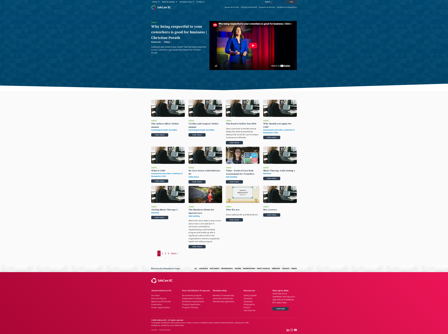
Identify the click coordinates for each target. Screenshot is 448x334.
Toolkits (285, 268)
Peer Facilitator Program (196, 290)
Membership (220, 290)
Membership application (223, 301)
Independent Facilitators (193, 298)
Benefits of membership (223, 295)
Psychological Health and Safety (164, 130)
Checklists (203, 268)
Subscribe (280, 309)
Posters (237, 268)
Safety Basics (194, 177)
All (195, 268)
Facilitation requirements (193, 301)
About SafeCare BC (161, 290)
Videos (167, 42)
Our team (155, 295)
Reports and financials (161, 301)
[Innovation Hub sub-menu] (194, 2)
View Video (159, 135)
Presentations (249, 268)
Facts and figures (158, 298)
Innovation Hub (186, 2)
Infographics (227, 268)
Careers (154, 330)
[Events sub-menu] (159, 2)
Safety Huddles (263, 268)
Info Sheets (214, 268)
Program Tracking (190, 307)
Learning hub (249, 310)
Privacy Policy (164, 330)
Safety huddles (250, 295)
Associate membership (223, 298)
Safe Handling (231, 177)
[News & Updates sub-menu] (177, 2)
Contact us (200, 2)
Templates (276, 268)
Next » (174, 253)
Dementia (267, 173)
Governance (156, 304)
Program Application (191, 304)
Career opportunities (160, 307)
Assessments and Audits (273, 130)
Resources (156, 42)
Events (154, 2)
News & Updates (168, 2)
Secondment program (192, 295)
